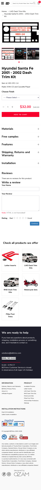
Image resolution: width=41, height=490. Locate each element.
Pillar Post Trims (29, 398)
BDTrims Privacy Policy (9, 389)
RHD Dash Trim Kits (30, 393)
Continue (34, 223)
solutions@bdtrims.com (11, 353)
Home (4, 11)
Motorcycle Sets (29, 396)
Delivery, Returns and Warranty (11, 386)
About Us (5, 391)
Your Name (6, 185)
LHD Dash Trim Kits (18, 11)
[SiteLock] (14, 436)
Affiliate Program (7, 393)
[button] (19, 62)
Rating (4, 218)
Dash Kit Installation (8, 412)
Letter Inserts (28, 389)
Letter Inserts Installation (9, 414)
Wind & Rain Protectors (31, 401)
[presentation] (4, 32)
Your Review (7, 194)
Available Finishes (29, 386)
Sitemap (26, 403)
